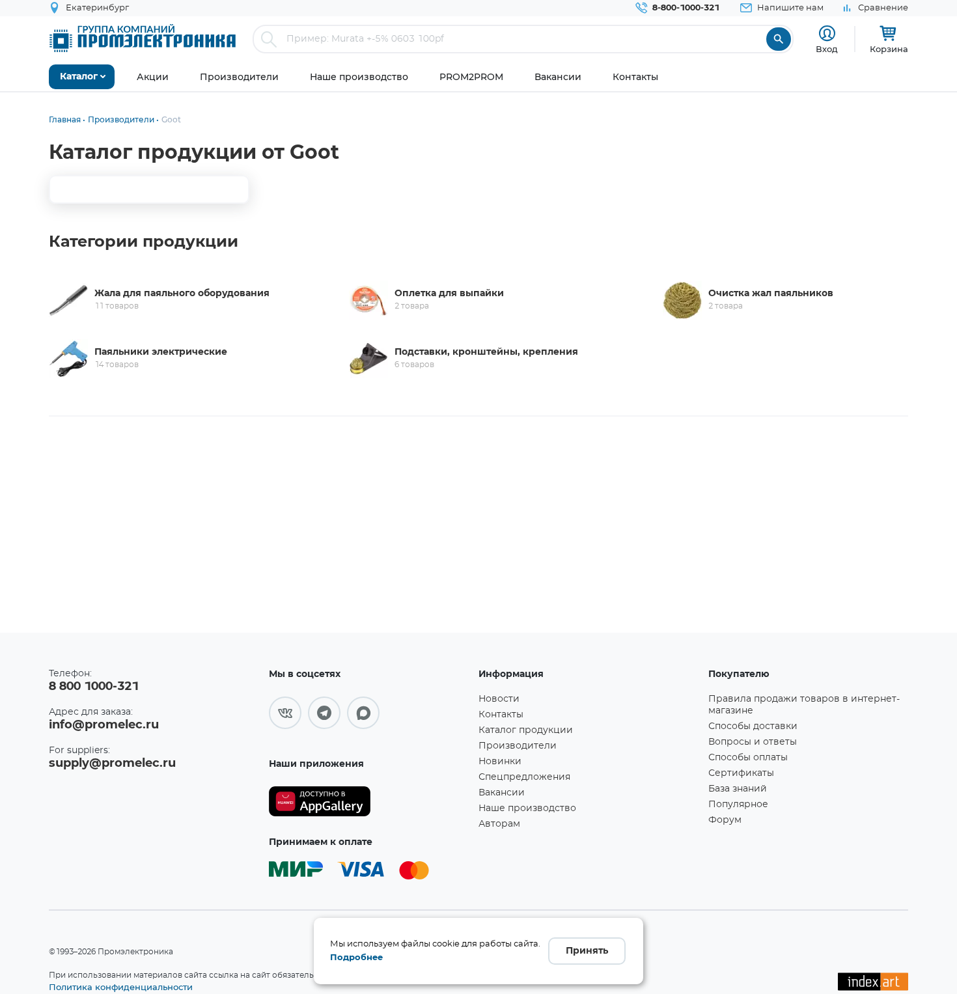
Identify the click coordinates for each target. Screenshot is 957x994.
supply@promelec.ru (112, 763)
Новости (499, 699)
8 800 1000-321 (94, 687)
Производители (517, 746)
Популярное (738, 804)
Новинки (499, 761)
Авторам (499, 824)
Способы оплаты (748, 757)
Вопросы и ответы (752, 742)
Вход (827, 49)
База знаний (737, 789)
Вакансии (501, 792)
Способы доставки (753, 726)
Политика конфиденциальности (121, 987)
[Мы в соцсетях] (285, 713)
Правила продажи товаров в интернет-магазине (804, 705)
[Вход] (827, 33)
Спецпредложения (524, 777)
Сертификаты (741, 773)
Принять (587, 951)
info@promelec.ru (104, 725)
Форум (725, 820)
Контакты (500, 714)
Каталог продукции (525, 730)
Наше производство (527, 808)
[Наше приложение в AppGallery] (369, 801)
